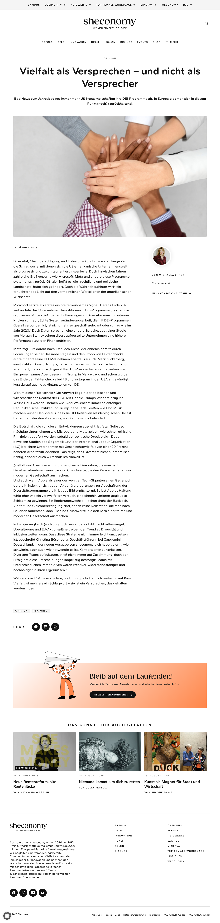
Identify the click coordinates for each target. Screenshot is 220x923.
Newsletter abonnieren (111, 694)
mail (55, 627)
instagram (23, 893)
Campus (34, 4)
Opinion (21, 610)
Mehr (174, 42)
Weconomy (170, 4)
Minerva (146, 4)
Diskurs (126, 42)
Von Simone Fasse (158, 792)
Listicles (174, 856)
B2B (185, 4)
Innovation (78, 42)
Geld (61, 42)
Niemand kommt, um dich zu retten (109, 781)
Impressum (155, 914)
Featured (40, 610)
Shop (156, 42)
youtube (43, 893)
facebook (36, 627)
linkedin (46, 627)
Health (96, 42)
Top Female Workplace (114, 4)
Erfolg (47, 42)
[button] (7, 916)
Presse (108, 914)
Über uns (174, 825)
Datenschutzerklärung (134, 914)
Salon (110, 42)
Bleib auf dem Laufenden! (131, 676)
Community (53, 4)
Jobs (117, 914)
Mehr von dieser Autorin (169, 293)
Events (142, 42)
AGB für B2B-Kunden (175, 914)
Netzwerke (79, 4)
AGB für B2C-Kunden (199, 914)
